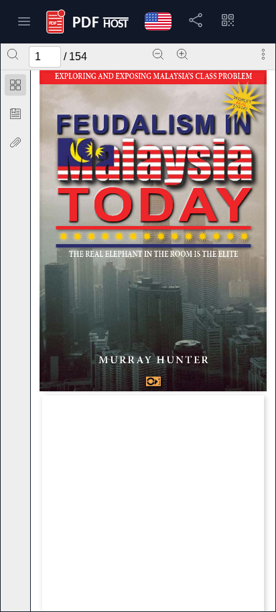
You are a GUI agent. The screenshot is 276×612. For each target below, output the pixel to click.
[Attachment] (15, 142)
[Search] (12, 54)
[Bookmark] (15, 113)
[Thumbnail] (15, 85)
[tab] (15, 87)
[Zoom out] (158, 54)
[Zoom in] (182, 54)
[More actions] (263, 54)
